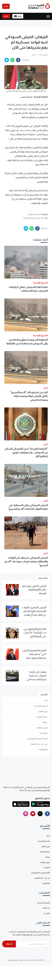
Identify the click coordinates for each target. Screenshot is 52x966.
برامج (19, 16)
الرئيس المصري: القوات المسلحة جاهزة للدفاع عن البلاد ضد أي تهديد (34, 611)
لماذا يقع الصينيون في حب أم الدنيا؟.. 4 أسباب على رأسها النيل (34, 632)
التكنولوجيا (43, 749)
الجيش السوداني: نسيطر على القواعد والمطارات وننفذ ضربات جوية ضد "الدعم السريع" (26, 561)
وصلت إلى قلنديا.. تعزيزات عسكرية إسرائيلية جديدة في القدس (36, 675)
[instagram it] (25, 813)
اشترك (9, 944)
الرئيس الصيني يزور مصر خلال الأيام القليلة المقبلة (34, 589)
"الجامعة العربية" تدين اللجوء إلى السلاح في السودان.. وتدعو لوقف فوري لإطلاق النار (26, 452)
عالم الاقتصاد (42, 717)
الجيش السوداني (34, 214)
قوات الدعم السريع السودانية (35, 218)
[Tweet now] (40, 813)
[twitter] (6, 60)
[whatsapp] (12, 60)
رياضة (45, 722)
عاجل (6, 16)
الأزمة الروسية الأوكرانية (37, 738)
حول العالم (43, 711)
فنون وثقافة (42, 728)
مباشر (5, 6)
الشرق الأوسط (41, 706)
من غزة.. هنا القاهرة (39, 744)
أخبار (46, 700)
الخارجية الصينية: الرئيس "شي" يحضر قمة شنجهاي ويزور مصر (34, 654)
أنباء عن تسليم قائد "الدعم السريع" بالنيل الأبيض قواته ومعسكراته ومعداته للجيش (29, 396)
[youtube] (32, 813)
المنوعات (44, 733)
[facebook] (18, 60)
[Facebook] (47, 813)
